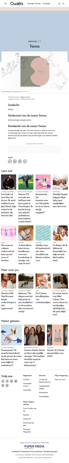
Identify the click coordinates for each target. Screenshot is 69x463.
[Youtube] (15, 381)
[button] (36, 451)
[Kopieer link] (10, 161)
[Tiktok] (7, 385)
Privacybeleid (25, 451)
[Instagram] (11, 381)
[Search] (63, 3)
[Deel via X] (25, 161)
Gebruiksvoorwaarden (50, 451)
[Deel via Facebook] (20, 161)
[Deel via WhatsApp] (15, 161)
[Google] (2, 381)
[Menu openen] (5, 3)
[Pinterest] (2, 385)
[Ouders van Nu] (16, 3)
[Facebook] (7, 381)
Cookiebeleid (16, 451)
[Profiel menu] (59, 3)
